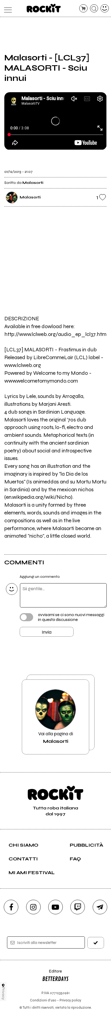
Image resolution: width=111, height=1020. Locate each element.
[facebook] (11, 907)
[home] (44, 8)
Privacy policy (70, 1000)
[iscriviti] (95, 943)
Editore (52, 973)
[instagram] (33, 907)
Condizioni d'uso (43, 1000)
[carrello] (83, 8)
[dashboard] (104, 8)
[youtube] (55, 907)
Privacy (3, 993)
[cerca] (94, 8)
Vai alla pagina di (55, 737)
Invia (46, 632)
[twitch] (77, 907)
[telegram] (100, 907)
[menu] (6, 8)
